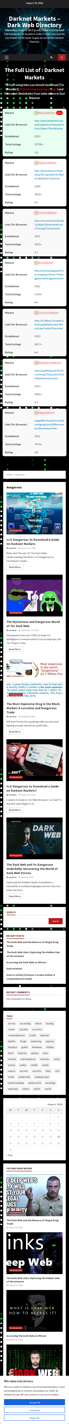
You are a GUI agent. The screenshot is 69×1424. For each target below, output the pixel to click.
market (12, 1058)
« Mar (9, 1155)
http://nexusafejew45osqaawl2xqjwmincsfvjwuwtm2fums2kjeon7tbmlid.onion (49, 124)
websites (13, 1088)
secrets (24, 1070)
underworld (34, 1082)
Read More (15, 567)
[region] (34, 1400)
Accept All (34, 1402)
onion (57, 1058)
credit (32, 1035)
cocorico (37, 1029)
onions (11, 1064)
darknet (44, 1035)
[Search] (51, 57)
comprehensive (16, 1035)
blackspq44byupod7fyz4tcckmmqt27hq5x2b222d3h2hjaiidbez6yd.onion (49, 374)
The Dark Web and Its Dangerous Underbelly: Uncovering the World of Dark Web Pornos (34, 838)
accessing (25, 1023)
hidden (50, 1047)
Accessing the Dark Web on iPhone (26, 962)
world (48, 1088)
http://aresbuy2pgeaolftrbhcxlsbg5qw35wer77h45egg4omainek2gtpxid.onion (49, 274)
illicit (10, 1053)
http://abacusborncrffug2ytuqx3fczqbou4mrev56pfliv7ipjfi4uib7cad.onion (49, 174)
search (11, 1070)
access (11, 1023)
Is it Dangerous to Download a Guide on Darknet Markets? (34, 760)
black (38, 1023)
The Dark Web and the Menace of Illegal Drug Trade (34, 1195)
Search (11, 912)
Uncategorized (16, 530)
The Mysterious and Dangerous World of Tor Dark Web (34, 595)
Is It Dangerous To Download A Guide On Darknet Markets (34, 513)
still (57, 1070)
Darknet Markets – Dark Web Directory (34, 21)
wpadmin (13, 548)
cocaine (23, 1029)
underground (42, 1076)
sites (48, 1070)
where (25, 1088)
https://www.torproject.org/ (38, 89)
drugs (23, 1041)
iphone (35, 1053)
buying (49, 1023)
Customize (34, 1410)
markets (44, 1058)
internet (22, 1053)
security (36, 1070)
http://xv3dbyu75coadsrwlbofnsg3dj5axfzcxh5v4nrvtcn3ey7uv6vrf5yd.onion (49, 324)
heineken (37, 1047)
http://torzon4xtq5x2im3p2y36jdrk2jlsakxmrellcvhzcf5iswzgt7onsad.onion (49, 224)
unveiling (50, 1082)
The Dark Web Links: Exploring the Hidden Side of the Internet (34, 1253)
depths (12, 1041)
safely (45, 1064)
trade (11, 1076)
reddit (34, 1064)
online (23, 1064)
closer (11, 1029)
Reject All (34, 1418)
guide (25, 1047)
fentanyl (12, 1047)
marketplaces (28, 1058)
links (45, 1053)
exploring (36, 1041)
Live (62, 57)
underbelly (24, 1076)
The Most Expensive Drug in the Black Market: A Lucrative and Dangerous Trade (34, 678)
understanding (16, 1082)
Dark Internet (14, 968)
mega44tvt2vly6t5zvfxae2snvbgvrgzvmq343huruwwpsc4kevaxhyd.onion (49, 424)
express (50, 1041)
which (37, 1088)
